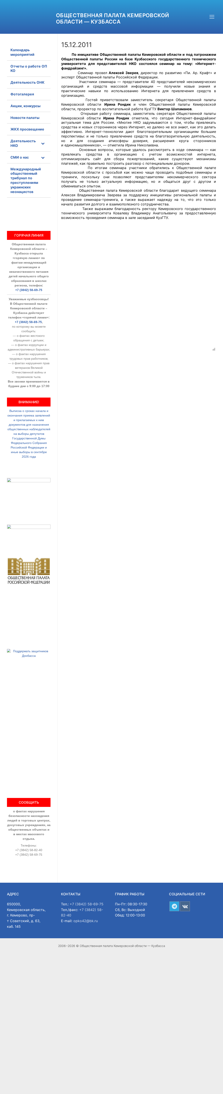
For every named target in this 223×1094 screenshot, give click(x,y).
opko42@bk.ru (85, 921)
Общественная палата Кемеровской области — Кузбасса (112, 18)
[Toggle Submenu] (43, 143)
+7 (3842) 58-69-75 (28, 290)
